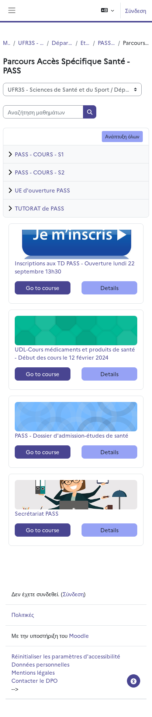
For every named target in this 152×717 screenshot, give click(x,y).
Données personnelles (40, 664)
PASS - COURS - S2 (40, 172)
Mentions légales (33, 672)
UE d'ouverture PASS (42, 190)
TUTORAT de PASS (39, 208)
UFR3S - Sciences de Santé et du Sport (31, 42)
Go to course (42, 288)
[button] (107, 10)
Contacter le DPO (34, 680)
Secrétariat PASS (37, 513)
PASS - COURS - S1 (39, 154)
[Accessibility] (133, 681)
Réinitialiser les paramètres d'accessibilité (65, 656)
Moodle (79, 635)
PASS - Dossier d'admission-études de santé (71, 435)
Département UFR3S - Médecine (62, 42)
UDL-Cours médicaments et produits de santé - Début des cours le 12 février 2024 (75, 353)
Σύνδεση (135, 10)
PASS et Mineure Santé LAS (106, 42)
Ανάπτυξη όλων (122, 136)
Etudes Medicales (85, 42)
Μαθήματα (6, 42)
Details (109, 288)
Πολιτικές (22, 614)
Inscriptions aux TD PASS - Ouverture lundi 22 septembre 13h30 (75, 267)
